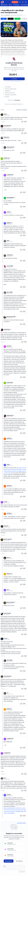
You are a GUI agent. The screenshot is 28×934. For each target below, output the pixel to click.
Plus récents (24, 109)
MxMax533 (6, 137)
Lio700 (5, 501)
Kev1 (8, 589)
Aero (8, 240)
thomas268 (10, 255)
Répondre (3, 121)
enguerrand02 (10, 197)
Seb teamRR (10, 292)
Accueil (3, 7)
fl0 (7, 692)
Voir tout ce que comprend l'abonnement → (14, 104)
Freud (5, 114)
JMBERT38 (9, 222)
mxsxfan (9, 346)
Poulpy (5, 638)
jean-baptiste (7, 125)
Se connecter (17, 100)
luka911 (9, 211)
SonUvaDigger (10, 147)
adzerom (9, 438)
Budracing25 (7, 329)
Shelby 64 (9, 573)
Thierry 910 (6, 158)
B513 (5, 778)
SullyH (8, 557)
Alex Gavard (10, 265)
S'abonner (20, 861)
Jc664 (8, 464)
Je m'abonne (14, 78)
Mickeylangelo (8, 539)
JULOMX (9, 794)
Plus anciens (18, 109)
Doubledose (10, 382)
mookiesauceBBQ (11, 316)
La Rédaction (10, 174)
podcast (7, 7)
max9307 (6, 525)
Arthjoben (9, 660)
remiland (9, 708)
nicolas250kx (7, 613)
